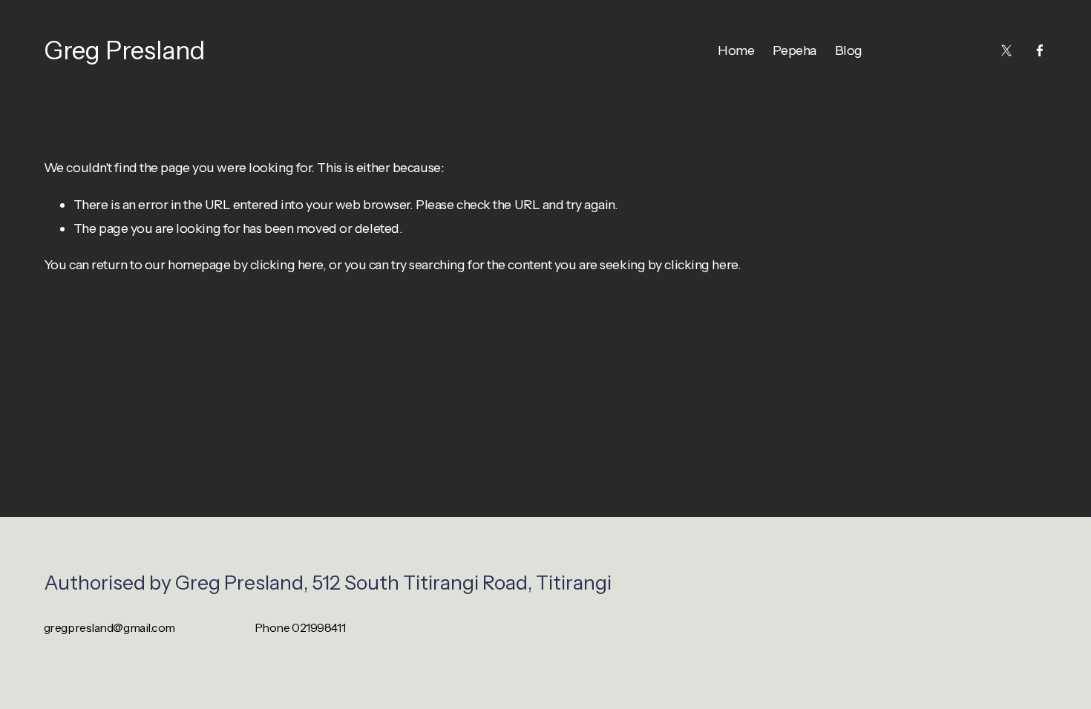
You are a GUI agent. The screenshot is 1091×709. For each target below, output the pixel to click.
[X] (1006, 50)
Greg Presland (124, 50)
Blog (848, 50)
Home (736, 50)
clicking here (286, 264)
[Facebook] (1039, 50)
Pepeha (794, 50)
